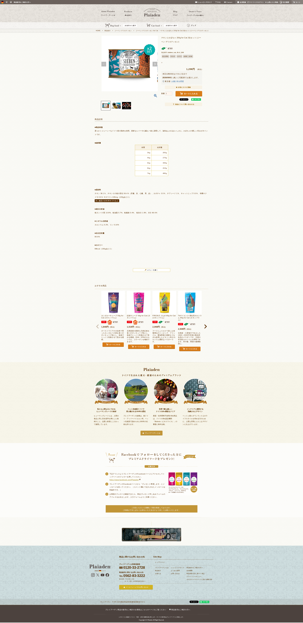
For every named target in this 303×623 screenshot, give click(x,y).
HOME (98, 30)
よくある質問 (175, 570)
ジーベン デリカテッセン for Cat (147, 30)
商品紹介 (108, 30)
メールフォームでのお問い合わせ (137, 587)
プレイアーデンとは (152, 433)
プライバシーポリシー (194, 576)
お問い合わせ (175, 573)
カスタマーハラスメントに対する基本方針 (199, 579)
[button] (97, 326)
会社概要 (190, 570)
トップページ (160, 562)
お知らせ (158, 573)
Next (155, 64)
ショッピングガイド (177, 567)
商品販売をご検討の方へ (195, 567)
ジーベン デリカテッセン (123, 30)
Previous (103, 64)
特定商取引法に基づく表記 (196, 573)
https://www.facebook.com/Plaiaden (124, 480)
